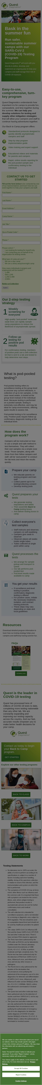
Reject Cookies (21, 1075)
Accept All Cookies (21, 1068)
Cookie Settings (21, 1081)
